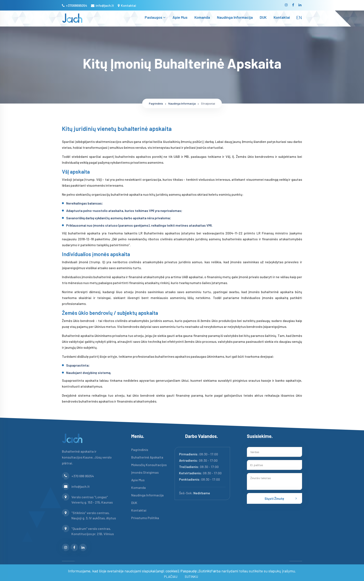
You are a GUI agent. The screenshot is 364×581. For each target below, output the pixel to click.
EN (299, 17)
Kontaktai (128, 5)
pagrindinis (156, 103)
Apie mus (180, 17)
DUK (263, 17)
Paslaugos (154, 17)
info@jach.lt (104, 5)
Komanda (202, 17)
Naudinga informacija (235, 17)
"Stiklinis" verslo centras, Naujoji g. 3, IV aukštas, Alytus (93, 515)
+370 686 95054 (82, 476)
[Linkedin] (300, 6)
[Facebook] (293, 6)
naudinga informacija (182, 103)
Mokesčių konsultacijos (149, 465)
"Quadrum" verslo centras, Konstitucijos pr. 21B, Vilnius (92, 531)
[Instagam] (286, 6)
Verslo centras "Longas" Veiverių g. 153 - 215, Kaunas (92, 499)
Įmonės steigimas (145, 472)
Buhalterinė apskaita (147, 457)
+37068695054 (76, 5)
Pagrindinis (139, 450)
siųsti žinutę (274, 498)
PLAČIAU (170, 576)
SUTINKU (191, 576)
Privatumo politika (145, 518)
